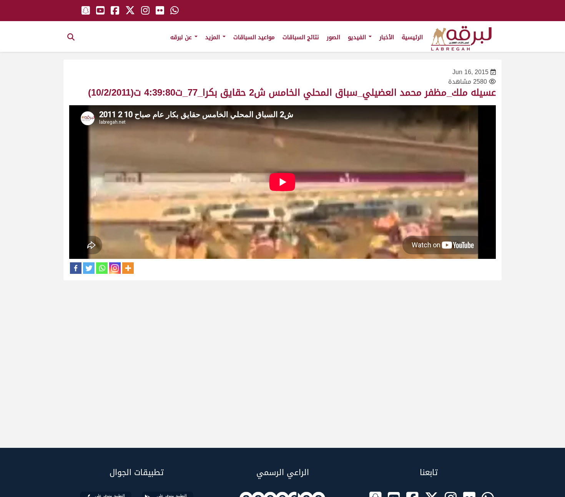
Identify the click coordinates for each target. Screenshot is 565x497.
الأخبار (386, 37)
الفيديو (358, 37)
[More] (128, 268)
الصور (333, 37)
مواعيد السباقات (254, 37)
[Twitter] (89, 268)
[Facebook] (75, 268)
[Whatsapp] (102, 268)
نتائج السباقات (300, 37)
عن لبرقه (182, 37)
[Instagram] (115, 268)
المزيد (213, 37)
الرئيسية (412, 37)
